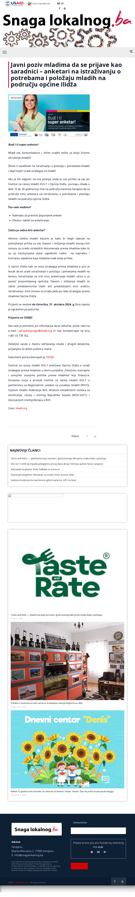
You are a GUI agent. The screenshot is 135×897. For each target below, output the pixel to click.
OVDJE (50, 357)
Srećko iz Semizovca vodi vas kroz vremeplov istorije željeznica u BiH (47, 703)
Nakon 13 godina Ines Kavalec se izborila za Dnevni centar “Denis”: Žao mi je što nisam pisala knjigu (62, 791)
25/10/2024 (16, 97)
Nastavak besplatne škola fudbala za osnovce (35, 469)
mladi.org (21, 408)
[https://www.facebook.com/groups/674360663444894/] (115, 881)
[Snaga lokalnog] (67, 17)
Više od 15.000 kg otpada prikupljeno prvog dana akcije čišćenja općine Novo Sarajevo (57, 463)
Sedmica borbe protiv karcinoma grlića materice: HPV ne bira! (43, 480)
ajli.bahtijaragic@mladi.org (35, 331)
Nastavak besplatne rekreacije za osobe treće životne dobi (42, 474)
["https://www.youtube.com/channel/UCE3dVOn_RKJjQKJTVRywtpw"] (122, 881)
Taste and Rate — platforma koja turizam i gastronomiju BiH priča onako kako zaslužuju (58, 458)
